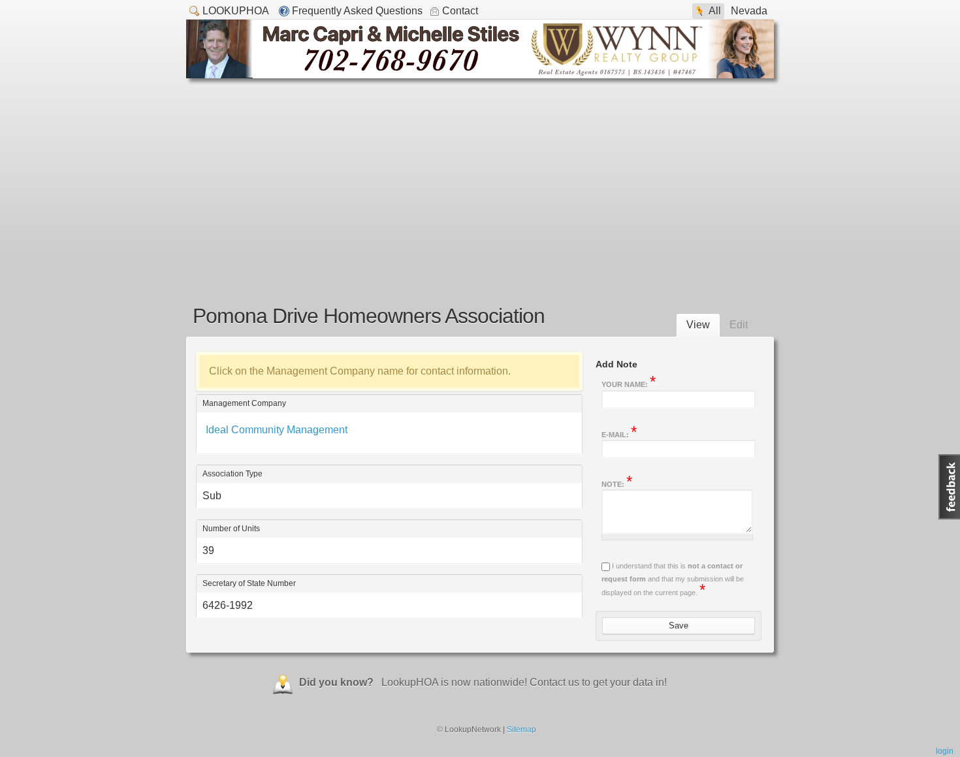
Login (944, 751)
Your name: (628, 383)
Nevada (749, 10)
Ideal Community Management (276, 429)
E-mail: (619, 433)
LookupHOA (235, 10)
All (715, 10)
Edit (738, 324)
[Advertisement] (480, 176)
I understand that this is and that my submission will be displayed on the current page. (672, 579)
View (698, 324)
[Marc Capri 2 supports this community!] (480, 74)
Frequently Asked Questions (357, 10)
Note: (616, 482)
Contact (460, 10)
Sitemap (521, 729)
